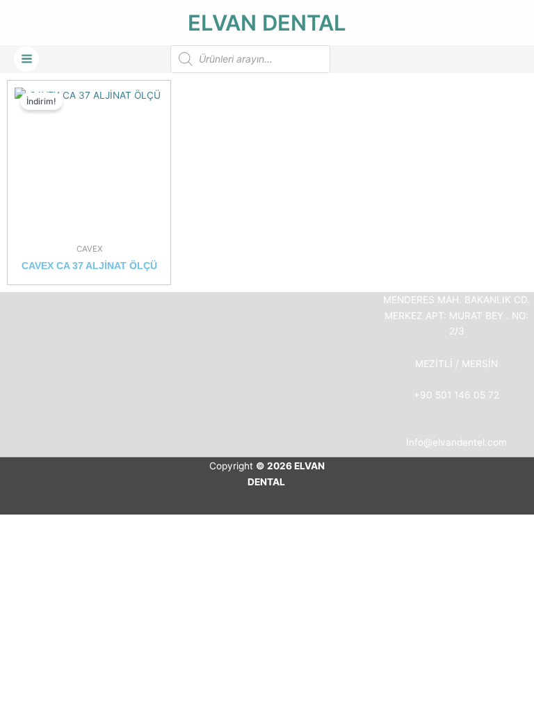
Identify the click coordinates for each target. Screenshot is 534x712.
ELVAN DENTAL (267, 22)
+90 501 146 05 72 (456, 394)
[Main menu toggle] (26, 59)
